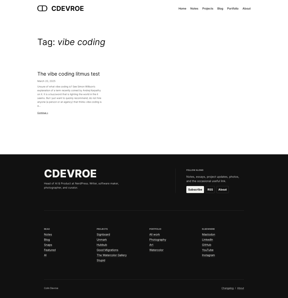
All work (154, 234)
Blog (47, 239)
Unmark (102, 239)
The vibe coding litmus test (68, 74)
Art (151, 244)
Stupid (101, 260)
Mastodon (208, 234)
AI (45, 255)
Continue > (42, 113)
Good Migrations (107, 250)
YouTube (208, 250)
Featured (50, 250)
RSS (210, 189)
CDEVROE (67, 8)
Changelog (228, 288)
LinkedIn (207, 239)
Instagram (208, 255)
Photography (157, 239)
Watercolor (156, 250)
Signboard (103, 234)
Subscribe (195, 189)
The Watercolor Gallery (112, 255)
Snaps (48, 244)
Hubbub (102, 244)
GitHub (206, 244)
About (222, 189)
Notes (48, 234)
